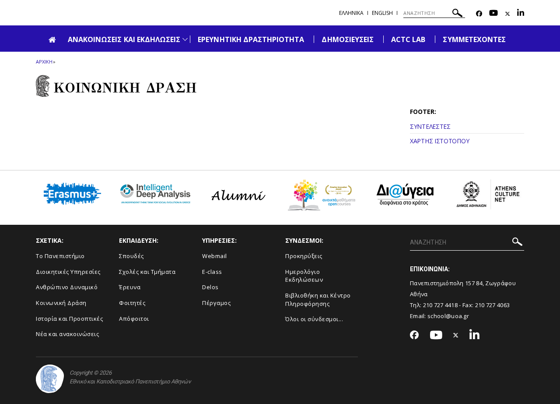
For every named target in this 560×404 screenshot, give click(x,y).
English (382, 13)
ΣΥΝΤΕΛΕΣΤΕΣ (430, 126)
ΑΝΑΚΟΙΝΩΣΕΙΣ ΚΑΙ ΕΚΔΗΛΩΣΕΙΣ (124, 39)
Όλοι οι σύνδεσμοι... (314, 319)
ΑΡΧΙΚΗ (44, 61)
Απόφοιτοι (134, 318)
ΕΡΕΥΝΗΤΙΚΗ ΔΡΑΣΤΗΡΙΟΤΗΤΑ (251, 39)
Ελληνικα (351, 13)
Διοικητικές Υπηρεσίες (68, 272)
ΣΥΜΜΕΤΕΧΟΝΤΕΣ (474, 39)
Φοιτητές (132, 303)
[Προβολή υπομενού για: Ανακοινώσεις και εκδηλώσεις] (185, 39)
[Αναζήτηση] (457, 14)
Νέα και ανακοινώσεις (67, 334)
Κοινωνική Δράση (61, 303)
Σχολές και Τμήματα (147, 272)
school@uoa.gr (448, 316)
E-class (212, 272)
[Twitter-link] (507, 14)
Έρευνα (129, 287)
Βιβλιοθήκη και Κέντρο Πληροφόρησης (318, 299)
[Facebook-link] (479, 14)
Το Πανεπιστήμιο (60, 256)
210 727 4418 (440, 305)
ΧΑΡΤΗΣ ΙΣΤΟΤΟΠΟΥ (439, 141)
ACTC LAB (408, 39)
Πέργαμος (216, 303)
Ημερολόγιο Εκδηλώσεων (304, 276)
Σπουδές (131, 256)
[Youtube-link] (493, 14)
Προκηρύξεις (303, 256)
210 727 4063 (492, 305)
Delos (210, 287)
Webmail (214, 256)
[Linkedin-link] (520, 14)
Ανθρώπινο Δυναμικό (67, 287)
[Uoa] (50, 379)
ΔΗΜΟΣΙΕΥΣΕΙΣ (348, 39)
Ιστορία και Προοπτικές (69, 318)
